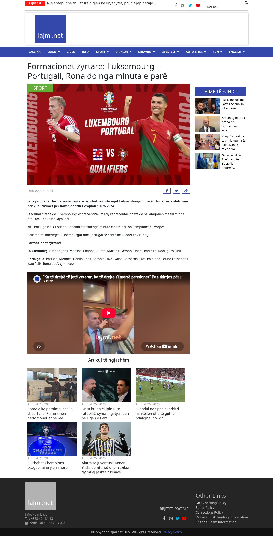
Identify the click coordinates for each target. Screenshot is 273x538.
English (235, 52)
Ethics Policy (205, 507)
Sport (100, 52)
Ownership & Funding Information (222, 517)
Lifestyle (169, 52)
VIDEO (71, 52)
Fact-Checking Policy (211, 503)
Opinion (121, 52)
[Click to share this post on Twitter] (175, 191)
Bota (85, 52)
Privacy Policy (172, 532)
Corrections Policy (209, 512)
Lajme (51, 52)
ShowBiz (144, 52)
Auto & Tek (194, 52)
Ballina (34, 52)
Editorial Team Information (216, 522)
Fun (216, 52)
